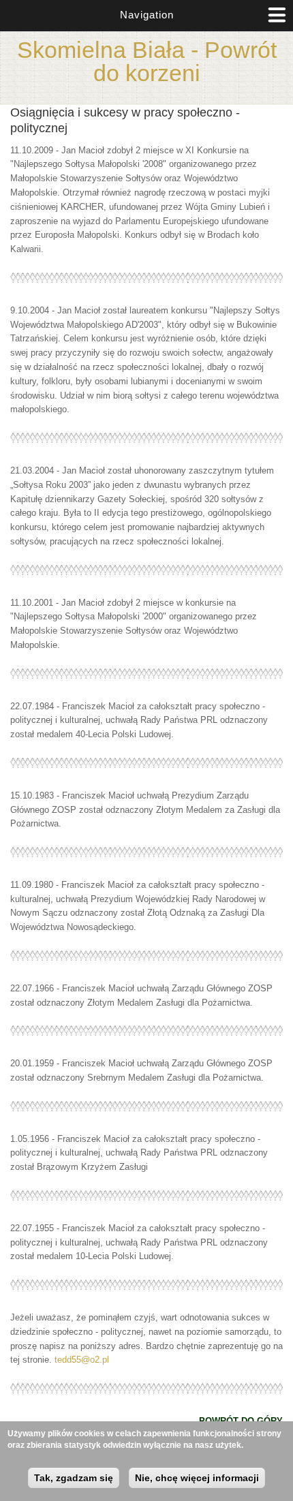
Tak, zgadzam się (73, 1477)
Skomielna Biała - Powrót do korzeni (147, 61)
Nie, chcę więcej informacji (197, 1477)
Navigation (147, 14)
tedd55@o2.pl (82, 1360)
